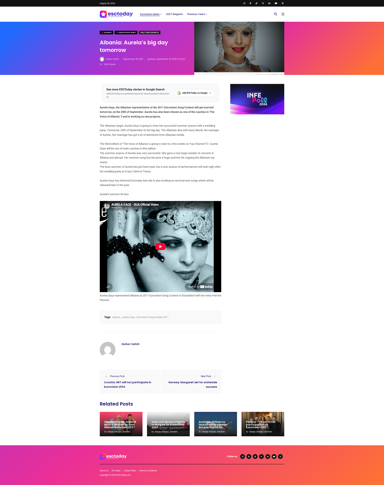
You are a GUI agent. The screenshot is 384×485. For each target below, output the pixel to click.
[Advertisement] (257, 140)
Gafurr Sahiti (130, 344)
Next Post (206, 376)
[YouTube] (274, 456)
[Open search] (275, 14)
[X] (261, 456)
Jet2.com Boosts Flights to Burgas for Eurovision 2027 (168, 424)
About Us (104, 470)
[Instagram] (242, 456)
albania (116, 317)
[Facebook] (248, 456)
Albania (107, 33)
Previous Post (117, 376)
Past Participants (150, 33)
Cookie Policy (130, 470)
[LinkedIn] (267, 456)
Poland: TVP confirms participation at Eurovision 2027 (260, 424)
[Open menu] (283, 14)
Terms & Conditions (148, 470)
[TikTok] (255, 456)
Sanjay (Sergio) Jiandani (119, 431)
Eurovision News (149, 14)
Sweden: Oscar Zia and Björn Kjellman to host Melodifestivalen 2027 (120, 424)
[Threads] (280, 456)
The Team (115, 470)
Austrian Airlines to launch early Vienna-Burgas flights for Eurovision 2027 (213, 426)
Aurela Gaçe (128, 317)
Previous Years (196, 14)
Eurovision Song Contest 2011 (153, 317)
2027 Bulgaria (174, 14)
